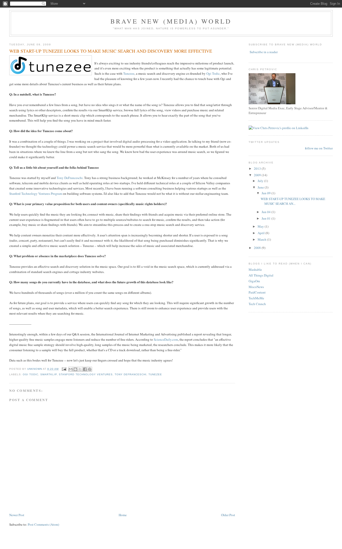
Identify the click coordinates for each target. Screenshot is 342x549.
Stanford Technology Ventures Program (35, 193)
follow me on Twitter (319, 148)
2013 (258, 168)
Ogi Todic (213, 73)
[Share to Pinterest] (89, 369)
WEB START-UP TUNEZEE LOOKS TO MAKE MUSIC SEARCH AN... (293, 201)
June (261, 187)
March (262, 239)
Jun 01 (266, 218)
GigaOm (254, 281)
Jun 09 (266, 193)
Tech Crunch (257, 304)
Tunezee (128, 73)
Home (123, 515)
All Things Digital (261, 275)
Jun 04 (266, 212)
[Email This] (70, 369)
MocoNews (256, 287)
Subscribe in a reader (264, 52)
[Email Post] (64, 369)
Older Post (228, 515)
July (261, 180)
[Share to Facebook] (84, 369)
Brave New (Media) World (171, 21)
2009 (258, 175)
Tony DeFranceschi (70, 177)
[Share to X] (80, 369)
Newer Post (16, 515)
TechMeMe (256, 298)
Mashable (255, 269)
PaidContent (257, 292)
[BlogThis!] (75, 369)
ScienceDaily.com (166, 339)
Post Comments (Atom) (43, 524)
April (261, 233)
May (261, 226)
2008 (258, 247)
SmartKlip (48, 374)
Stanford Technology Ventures (85, 374)
